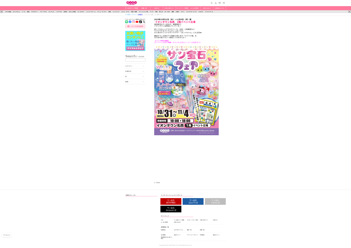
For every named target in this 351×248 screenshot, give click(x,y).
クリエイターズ (209, 11)
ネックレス (51, 11)
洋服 (156, 11)
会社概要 (163, 235)
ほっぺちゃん (16, 11)
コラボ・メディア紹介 (192, 220)
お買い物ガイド (204, 220)
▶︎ (349, 11)
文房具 (65, 11)
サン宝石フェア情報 (179, 220)
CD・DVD (167, 11)
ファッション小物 (143, 11)
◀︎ (1, 11)
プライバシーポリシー (192, 235)
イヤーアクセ (43, 11)
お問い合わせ (177, 222)
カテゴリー (129, 66)
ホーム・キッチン (102, 11)
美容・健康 (134, 11)
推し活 (161, 11)
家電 (109, 11)
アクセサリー (34, 11)
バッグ (151, 11)
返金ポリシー (177, 235)
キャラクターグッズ (191, 11)
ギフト (183, 11)
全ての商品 (8, 11)
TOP (162, 220)
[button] (212, 3)
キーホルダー (81, 11)
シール (23, 11)
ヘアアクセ (59, 11)
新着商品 (163, 230)
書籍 (173, 11)
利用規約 (202, 235)
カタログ (201, 11)
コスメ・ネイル (125, 11)
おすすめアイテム (178, 230)
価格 (126, 82)
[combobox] (135, 59)
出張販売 (140, 14)
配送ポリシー (216, 235)
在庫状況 (128, 71)
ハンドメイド (116, 11)
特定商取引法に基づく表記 (166, 237)
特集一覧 (202, 230)
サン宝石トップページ (131, 14)
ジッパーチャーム (91, 11)
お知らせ (215, 220)
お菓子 (177, 11)
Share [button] (158, 182)
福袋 (28, 11)
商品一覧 (189, 230)
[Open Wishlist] (220, 3)
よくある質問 (164, 222)
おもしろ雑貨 (72, 11)
